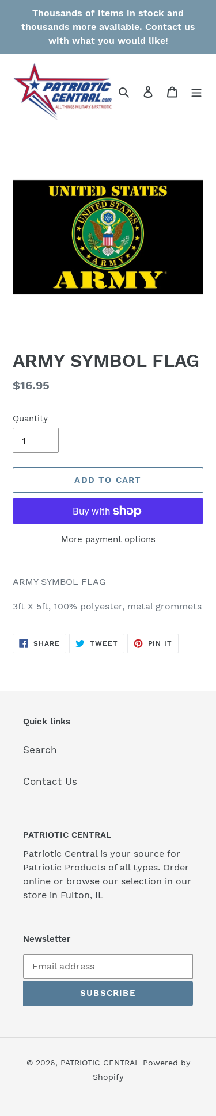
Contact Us (50, 781)
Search (40, 749)
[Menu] (196, 91)
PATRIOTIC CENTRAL (99, 1062)
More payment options (108, 539)
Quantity (30, 418)
